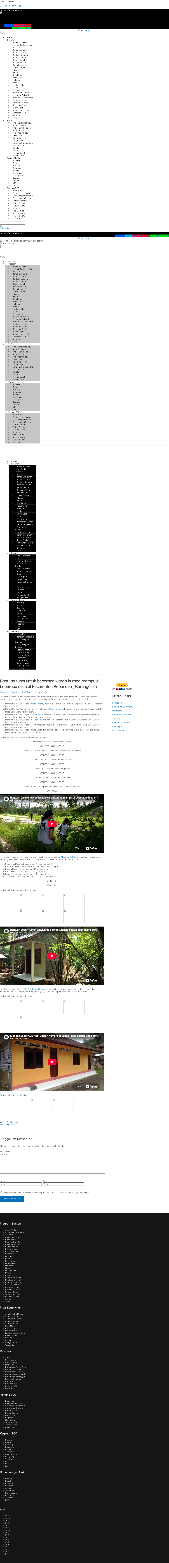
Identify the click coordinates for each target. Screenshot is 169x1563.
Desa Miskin (10, 1326)
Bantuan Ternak (12, 1244)
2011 (7, 1551)
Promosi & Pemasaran (20, 528)
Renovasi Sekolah (13, 1289)
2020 (7, 1530)
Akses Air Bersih (12, 1230)
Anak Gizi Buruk (12, 1316)
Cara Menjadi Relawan (22, 645)
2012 (7, 1549)
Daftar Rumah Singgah (15, 1376)
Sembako (9, 1299)
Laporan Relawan (13, 1379)
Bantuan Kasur (11, 1239)
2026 (7, 1516)
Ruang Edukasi (11, 1292)
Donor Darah (11, 1254)
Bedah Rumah (11, 1246)
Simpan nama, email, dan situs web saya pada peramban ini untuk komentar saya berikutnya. (46, 1192)
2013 (7, 1547)
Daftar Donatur (12, 1410)
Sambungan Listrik (13, 1294)
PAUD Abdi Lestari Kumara (34, 989)
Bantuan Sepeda (12, 1242)
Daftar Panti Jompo (14, 1372)
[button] (53, 33)
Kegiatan (9, 1417)
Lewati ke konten (8, 1)
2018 (7, 1535)
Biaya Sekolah (11, 1251)
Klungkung (9, 1456)
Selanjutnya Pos (8, 1124)
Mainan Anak (11, 1263)
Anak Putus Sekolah (21, 564)
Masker (8, 1268)
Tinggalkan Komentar (10, 692)
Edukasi (8, 1256)
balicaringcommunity (121, 714)
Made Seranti (37, 703)
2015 (7, 1542)
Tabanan (9, 1459)
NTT (7, 1463)
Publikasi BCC (11, 1386)
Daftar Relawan (12, 1413)
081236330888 (119, 730)
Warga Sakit (10, 1345)
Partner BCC (10, 1381)
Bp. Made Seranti (65, 857)
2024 (7, 1520)
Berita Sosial (10, 1360)
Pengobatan (10, 1275)
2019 (7, 1532)
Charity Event (11, 1362)
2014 (7, 1544)
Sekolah (8, 1338)
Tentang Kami (11, 1425)
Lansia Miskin (11, 1330)
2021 (7, 1527)
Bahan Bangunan (12, 1237)
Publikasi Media (12, 1285)
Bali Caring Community (10, 5)
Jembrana (9, 1452)
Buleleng (9, 1444)
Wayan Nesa (37, 714)
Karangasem (11, 1454)
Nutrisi (8, 1273)
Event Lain (9, 1364)
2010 (7, 1554)
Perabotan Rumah (13, 1277)
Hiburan (8, 1258)
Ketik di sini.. (5, 1151)
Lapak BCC (10, 1388)
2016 (7, 1539)
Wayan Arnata (56, 709)
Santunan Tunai (12, 1296)
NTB (7, 1461)
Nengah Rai (36, 719)
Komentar (17, 218)
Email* (46, 1181)
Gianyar (8, 1449)
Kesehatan (10, 1261)
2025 (7, 1518)
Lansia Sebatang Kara (23, 583)
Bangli (8, 1442)
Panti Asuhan (11, 1335)
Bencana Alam (11, 1249)
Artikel (8, 1357)
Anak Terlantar (11, 1321)
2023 (7, 1523)
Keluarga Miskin (12, 1328)
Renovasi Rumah (12, 1287)
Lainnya (8, 1466)
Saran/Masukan (12, 1422)
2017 (7, 1537)
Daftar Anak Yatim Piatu (15, 1367)
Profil (9, 120)
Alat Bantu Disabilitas (20, 470)
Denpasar (9, 1447)
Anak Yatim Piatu (12, 1323)
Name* (3, 1181)
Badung (8, 1440)
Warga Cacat (11, 1342)
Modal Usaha (11, 1270)
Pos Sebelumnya (9, 1122)
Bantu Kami (10, 1401)
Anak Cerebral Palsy (22, 556)
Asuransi (9, 1235)
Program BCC (11, 1383)
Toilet (15, 118)
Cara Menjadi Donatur (22, 640)
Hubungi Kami (11, 1415)
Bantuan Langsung (13, 1403)
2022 (7, 1525)
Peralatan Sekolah (13, 1280)
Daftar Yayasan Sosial (15, 1374)
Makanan (9, 1265)
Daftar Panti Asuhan (14, 1369)
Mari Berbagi (10, 1420)
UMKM (8, 1340)
